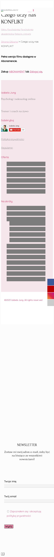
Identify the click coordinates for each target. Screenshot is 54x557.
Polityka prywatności (12, 139)
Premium (12, 174)
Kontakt (11, 268)
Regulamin (7, 147)
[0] (31, 11)
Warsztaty (12, 251)
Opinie (10, 257)
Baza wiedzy (14, 279)
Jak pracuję (13, 213)
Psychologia (13, 29)
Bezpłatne (12, 169)
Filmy (3, 29)
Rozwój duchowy (16, 185)
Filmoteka (12, 219)
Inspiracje (12, 273)
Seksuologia (13, 191)
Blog (9, 262)
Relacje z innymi (23, 33)
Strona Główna (9, 41)
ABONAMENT (17, 71)
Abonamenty (14, 163)
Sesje (10, 246)
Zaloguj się (36, 71)
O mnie (11, 208)
